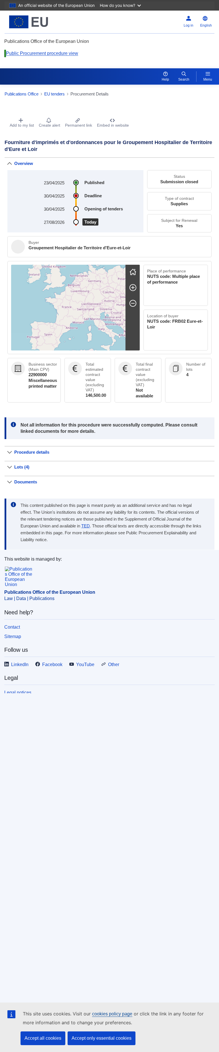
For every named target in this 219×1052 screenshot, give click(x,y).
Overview (23, 163)
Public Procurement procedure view (42, 53)
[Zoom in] (133, 287)
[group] (68, 307)
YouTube (85, 664)
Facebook (52, 664)
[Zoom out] (133, 303)
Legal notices (17, 692)
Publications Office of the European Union (49, 592)
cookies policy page (112, 1013)
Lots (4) (21, 467)
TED (85, 526)
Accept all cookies (43, 1038)
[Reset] (133, 272)
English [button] (206, 25)
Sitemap (12, 636)
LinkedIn (20, 664)
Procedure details (31, 452)
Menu (207, 79)
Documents (25, 481)
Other (113, 664)
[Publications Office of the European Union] (41, 21)
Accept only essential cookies (101, 1038)
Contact (12, 627)
